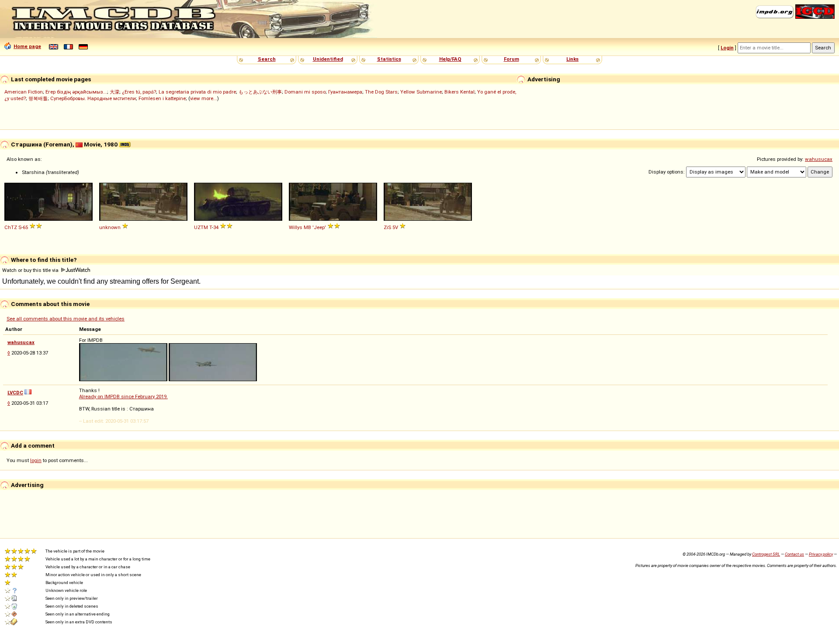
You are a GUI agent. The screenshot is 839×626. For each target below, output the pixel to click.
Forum (511, 59)
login (36, 460)
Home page (27, 46)
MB (307, 227)
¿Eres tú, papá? (139, 92)
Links (572, 59)
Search (267, 59)
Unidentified (328, 59)
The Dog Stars (381, 92)
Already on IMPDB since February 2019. (123, 396)
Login (727, 48)
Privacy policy (821, 554)
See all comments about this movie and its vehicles (66, 319)
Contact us (794, 554)
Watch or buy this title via (31, 270)
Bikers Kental (459, 92)
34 (215, 227)
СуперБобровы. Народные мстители (93, 98)
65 (25, 227)
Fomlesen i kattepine (162, 98)
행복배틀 (38, 98)
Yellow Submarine (421, 92)
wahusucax (818, 159)
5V (395, 227)
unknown (110, 227)
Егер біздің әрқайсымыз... (76, 92)
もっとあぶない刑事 (260, 92)
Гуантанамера (345, 92)
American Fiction (23, 92)
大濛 (114, 92)
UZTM (201, 227)
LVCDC (15, 393)
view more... (203, 98)
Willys (295, 227)
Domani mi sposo (305, 92)
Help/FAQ (450, 59)
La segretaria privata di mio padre (197, 92)
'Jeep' (319, 227)
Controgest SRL (766, 554)
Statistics (389, 59)
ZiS (387, 227)
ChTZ (10, 227)
